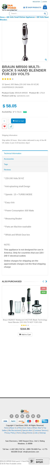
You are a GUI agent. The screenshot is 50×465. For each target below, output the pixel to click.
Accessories (9, 159)
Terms (19, 433)
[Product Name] (25, 302)
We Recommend (14, 430)
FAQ (19, 428)
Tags (6, 164)
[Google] (28, 416)
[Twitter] (17, 416)
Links (36, 433)
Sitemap (42, 433)
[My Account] (24, 7)
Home (6, 428)
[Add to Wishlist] (4, 126)
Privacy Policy (9, 433)
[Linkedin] (22, 416)
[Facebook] (11, 416)
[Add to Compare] (10, 126)
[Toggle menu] (20, 6)
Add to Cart (19, 121)
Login (44, 1)
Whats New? (37, 428)
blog (24, 433)
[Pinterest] (33, 416)
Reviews (7, 170)
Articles (30, 433)
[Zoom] (46, 60)
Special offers (27, 430)
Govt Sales (27, 428)
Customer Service (40, 430)
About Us (13, 428)
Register (36, 1)
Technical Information (12, 153)
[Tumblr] (38, 416)
